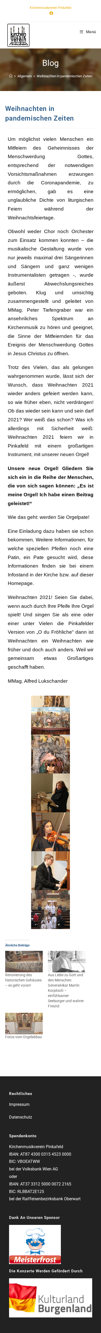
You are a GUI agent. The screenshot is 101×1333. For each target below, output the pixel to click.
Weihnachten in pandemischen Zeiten (64, 76)
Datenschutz (20, 1117)
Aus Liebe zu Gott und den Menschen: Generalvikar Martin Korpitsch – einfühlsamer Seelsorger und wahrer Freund (66, 990)
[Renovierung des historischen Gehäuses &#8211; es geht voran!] (24, 961)
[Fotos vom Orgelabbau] (24, 1023)
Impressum (19, 1104)
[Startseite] (10, 76)
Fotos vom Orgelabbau (23, 1037)
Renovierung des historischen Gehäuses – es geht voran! (23, 980)
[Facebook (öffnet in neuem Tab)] (50, 13)
